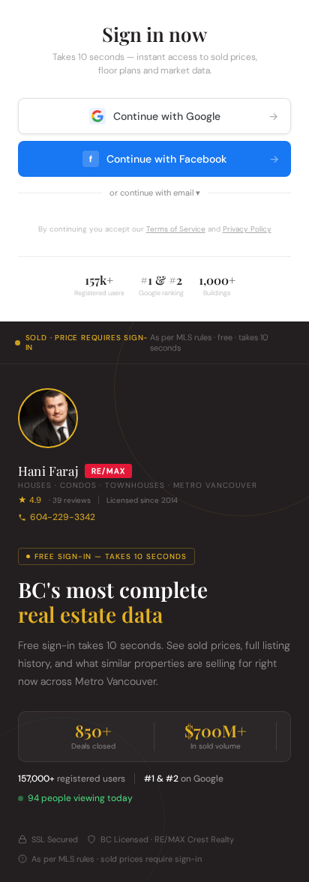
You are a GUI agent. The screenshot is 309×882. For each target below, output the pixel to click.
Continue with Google (196, 116)
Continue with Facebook (184, 159)
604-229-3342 (62, 517)
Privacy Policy (247, 229)
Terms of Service (176, 229)
